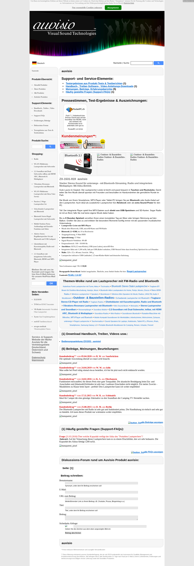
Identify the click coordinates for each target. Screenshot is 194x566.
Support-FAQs (39, 116)
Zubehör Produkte (41, 97)
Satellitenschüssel (43, 322)
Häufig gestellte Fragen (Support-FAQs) (88, 92)
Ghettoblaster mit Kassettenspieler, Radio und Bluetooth (44, 246)
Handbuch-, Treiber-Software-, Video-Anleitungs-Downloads (99, 86)
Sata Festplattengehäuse (44, 317)
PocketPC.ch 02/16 (75, 129)
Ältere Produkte (40, 89)
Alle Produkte (39, 93)
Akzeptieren (113, 7)
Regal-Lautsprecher (136, 271)
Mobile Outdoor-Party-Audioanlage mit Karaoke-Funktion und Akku (43, 226)
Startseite (117, 63)
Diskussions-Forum (41, 125)
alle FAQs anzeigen (153, 452)
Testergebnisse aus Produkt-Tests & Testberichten (94, 83)
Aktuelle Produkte (40, 85)
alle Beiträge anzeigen (152, 422)
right (161, 164)
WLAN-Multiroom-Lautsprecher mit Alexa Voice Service (44, 194)
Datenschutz (129, 3)
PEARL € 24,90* (75, 275)
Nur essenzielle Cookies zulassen (87, 7)
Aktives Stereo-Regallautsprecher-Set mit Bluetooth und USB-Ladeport (45, 236)
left (61, 164)
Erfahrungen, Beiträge (42, 121)
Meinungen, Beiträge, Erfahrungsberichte (89, 89)
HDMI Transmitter (44, 304)
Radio (36, 159)
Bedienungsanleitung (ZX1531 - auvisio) (81, 341)
